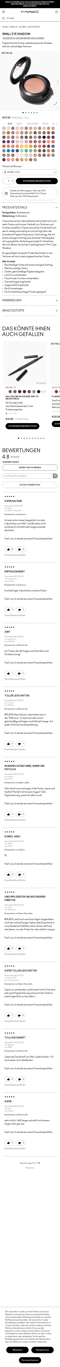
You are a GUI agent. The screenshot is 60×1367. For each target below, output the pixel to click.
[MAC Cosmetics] (30, 12)
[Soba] (30, 132)
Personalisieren (30, 1360)
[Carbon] (44, 137)
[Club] (30, 137)
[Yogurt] (21, 141)
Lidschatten (34, 27)
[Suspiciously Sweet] (17, 146)
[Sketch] (53, 137)
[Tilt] (4, 150)
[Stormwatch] (17, 150)
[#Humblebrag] (17, 141)
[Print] (26, 137)
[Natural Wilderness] (8, 132)
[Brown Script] (13, 128)
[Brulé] (17, 128)
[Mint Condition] (21, 150)
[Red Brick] (4, 146)
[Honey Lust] (4, 132)
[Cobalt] (53, 146)
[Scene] (53, 155)
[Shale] (35, 137)
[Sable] (35, 159)
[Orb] (30, 155)
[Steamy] (30, 150)
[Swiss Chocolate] (4, 137)
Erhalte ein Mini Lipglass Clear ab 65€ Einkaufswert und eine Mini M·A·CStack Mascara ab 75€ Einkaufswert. (30, 4)
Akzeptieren (42, 1350)
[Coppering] (30, 159)
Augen (22, 27)
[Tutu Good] (17, 159)
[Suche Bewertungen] (55, 476)
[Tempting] (13, 132)
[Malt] (21, 128)
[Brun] (53, 132)
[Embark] (44, 155)
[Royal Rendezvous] (8, 137)
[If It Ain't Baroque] (30, 146)
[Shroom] (8, 128)
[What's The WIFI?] (26, 159)
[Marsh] (35, 146)
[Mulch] (4, 155)
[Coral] (53, 141)
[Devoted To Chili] (56, 391)
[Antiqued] (13, 155)
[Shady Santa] (48, 146)
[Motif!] (48, 128)
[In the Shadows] (13, 150)
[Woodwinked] (53, 150)
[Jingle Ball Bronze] (48, 150)
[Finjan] (13, 137)
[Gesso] (17, 155)
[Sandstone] (21, 132)
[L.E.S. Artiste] (26, 128)
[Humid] (35, 150)
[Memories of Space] (21, 146)
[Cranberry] (44, 141)
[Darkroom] (8, 141)
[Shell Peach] (48, 141)
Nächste (30, 1168)
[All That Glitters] (39, 128)
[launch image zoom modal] (55, 103)
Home (5, 27)
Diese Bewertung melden (15, 555)
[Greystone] (39, 137)
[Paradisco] (21, 159)
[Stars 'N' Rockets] (13, 141)
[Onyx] (38, 391)
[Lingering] (29, 391)
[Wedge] (35, 132)
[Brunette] (10, 391)
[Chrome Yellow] (26, 146)
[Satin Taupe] (44, 132)
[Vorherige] (6, 391)
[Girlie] (26, 141)
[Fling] (15, 391)
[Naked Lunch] (53, 128)
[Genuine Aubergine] (19, 391)
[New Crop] (26, 150)
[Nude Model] (48, 137)
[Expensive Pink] (8, 146)
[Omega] (30, 128)
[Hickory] (24, 391)
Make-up (13, 27)
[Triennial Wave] (8, 150)
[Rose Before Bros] (35, 141)
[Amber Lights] (8, 155)
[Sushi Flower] (8, 159)
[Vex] (4, 128)
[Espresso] (48, 132)
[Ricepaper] (35, 128)
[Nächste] (44, 391)
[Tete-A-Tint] (17, 132)
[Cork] (39, 132)
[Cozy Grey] (17, 137)
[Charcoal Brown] (26, 132)
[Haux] (48, 155)
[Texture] (39, 155)
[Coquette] (21, 137)
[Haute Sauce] (44, 146)
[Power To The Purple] (4, 141)
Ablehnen (17, 1350)
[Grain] (44, 128)
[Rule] (13, 146)
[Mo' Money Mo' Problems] (39, 150)
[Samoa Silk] (13, 159)
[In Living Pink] (30, 141)
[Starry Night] (4, 159)
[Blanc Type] (21, 155)
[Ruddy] (39, 146)
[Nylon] (26, 155)
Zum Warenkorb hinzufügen (37, 181)
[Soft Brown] (35, 155)
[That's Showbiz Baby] (44, 150)
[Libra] (39, 141)
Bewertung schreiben (30, 467)
